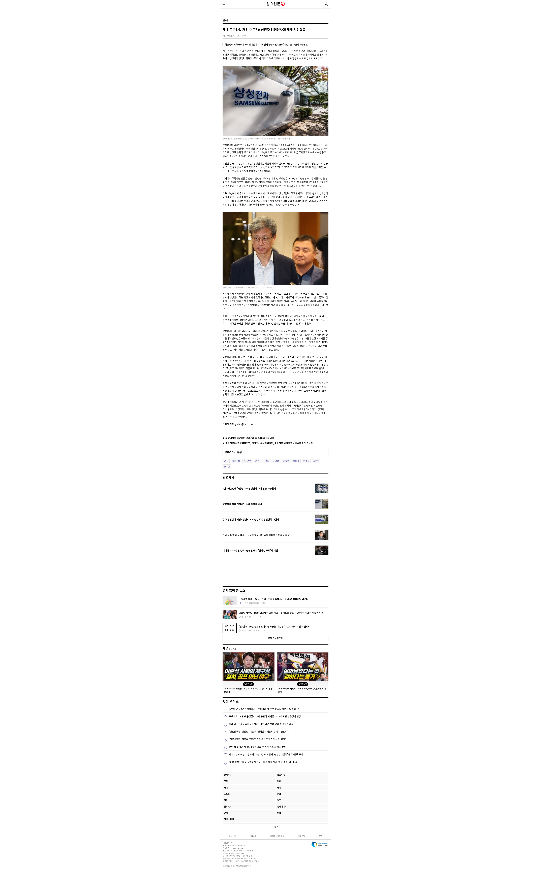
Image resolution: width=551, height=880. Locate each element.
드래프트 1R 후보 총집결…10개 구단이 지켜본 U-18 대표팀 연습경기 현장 (265, 716)
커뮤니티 (253, 836)
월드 (279, 800)
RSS (320, 836)
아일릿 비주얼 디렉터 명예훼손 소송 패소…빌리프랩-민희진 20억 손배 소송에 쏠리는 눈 (281, 612)
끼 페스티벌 (229, 819)
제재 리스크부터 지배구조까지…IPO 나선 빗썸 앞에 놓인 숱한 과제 (261, 723)
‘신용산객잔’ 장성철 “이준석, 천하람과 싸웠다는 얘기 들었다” (259, 731)
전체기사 (227, 774)
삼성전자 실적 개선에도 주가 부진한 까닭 (242, 504)
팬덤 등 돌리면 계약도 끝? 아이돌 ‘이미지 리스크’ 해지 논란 (257, 746)
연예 (279, 787)
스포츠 (227, 793)
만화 (279, 812)
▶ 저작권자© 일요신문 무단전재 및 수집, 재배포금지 (248, 438)
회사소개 (232, 836)
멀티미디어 (282, 806)
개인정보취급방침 (277, 836)
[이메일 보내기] (239, 452)
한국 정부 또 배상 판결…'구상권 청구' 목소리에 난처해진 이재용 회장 (256, 534)
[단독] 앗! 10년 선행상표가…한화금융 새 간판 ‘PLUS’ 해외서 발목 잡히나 (274, 626)
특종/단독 (281, 774)
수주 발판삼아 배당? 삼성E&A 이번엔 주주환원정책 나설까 (251, 519)
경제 (225, 20)
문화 (279, 793)
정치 (226, 781)
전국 (226, 800)
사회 (226, 787)
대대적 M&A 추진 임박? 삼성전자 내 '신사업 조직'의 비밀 (250, 550)
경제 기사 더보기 (275, 638)
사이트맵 (301, 836)
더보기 (275, 826)
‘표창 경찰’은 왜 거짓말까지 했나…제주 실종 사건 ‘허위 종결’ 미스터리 (263, 761)
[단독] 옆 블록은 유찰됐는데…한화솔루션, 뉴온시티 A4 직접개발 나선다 (273, 599)
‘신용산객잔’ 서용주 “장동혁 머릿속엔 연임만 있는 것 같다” (257, 739)
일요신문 (275, 4)
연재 (226, 812)
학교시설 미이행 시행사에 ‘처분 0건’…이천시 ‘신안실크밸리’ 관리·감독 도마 (266, 754)
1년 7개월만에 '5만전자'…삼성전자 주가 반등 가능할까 (249, 488)
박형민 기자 (230, 451)
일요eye (227, 806)
